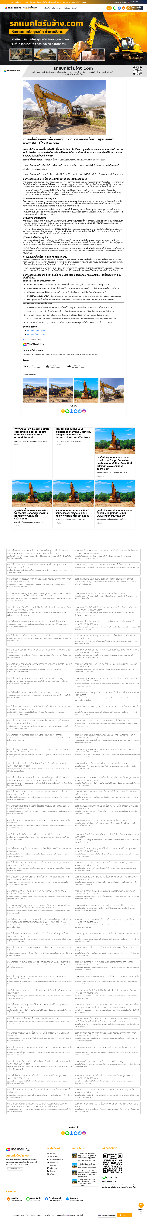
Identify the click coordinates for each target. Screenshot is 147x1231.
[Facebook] (71, 411)
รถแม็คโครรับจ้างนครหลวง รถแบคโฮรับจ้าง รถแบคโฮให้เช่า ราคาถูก (103, 564)
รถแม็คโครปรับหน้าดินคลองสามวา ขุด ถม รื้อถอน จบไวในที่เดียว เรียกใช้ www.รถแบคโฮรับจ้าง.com (104, 623)
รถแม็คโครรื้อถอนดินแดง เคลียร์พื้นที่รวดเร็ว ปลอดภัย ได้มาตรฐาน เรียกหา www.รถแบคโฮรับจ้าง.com (38, 807)
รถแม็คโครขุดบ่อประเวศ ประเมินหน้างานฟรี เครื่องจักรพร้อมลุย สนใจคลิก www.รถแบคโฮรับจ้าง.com (37, 793)
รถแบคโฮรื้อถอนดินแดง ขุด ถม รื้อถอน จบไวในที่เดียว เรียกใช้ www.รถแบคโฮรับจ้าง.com (39, 1091)
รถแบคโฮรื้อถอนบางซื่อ (36, 330)
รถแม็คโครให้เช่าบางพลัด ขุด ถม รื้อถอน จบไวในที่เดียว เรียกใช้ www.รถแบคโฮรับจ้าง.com (87, 1166)
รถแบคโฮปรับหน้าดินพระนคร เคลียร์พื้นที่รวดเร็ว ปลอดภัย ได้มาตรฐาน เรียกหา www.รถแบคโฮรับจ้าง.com (39, 665)
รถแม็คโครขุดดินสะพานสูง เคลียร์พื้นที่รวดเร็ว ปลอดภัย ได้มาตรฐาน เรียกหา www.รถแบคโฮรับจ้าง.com (38, 1006)
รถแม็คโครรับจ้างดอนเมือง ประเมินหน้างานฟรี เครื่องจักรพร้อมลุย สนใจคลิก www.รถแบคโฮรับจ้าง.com (106, 1091)
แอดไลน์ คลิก (53, 365)
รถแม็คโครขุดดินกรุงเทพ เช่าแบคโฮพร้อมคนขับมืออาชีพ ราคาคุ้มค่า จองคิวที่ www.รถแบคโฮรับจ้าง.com (106, 679)
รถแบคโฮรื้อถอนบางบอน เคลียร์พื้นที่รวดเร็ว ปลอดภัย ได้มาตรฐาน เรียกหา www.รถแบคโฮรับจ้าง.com (38, 1077)
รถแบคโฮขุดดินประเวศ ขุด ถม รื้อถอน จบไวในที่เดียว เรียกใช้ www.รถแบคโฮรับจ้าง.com (106, 935)
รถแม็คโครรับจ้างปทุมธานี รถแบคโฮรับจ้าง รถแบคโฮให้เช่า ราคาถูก (102, 720)
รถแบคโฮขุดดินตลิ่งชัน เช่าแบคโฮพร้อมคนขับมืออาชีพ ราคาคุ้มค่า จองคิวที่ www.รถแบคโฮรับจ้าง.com (37, 977)
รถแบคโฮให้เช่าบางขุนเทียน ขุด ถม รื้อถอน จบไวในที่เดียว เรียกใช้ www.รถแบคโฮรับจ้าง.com (107, 793)
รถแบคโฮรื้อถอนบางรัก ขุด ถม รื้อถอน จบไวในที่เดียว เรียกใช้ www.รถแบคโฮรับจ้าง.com (106, 1105)
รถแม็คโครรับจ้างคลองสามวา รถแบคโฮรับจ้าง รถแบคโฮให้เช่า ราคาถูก (36, 621)
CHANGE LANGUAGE (108, 1215)
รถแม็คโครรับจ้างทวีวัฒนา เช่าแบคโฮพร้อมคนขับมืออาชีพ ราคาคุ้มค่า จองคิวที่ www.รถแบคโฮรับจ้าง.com (39, 580)
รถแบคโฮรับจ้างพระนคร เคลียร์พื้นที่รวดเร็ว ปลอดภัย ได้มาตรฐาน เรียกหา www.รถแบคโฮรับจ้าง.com (105, 921)
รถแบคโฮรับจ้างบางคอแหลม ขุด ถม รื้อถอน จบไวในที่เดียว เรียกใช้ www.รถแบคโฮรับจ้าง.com (106, 665)
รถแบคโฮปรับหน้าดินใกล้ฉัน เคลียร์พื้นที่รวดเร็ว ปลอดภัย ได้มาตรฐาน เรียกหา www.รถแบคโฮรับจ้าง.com (87, 1173)
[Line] (67, 411)
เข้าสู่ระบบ (123, 2)
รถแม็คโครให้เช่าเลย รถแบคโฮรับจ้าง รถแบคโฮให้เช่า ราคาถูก (99, 1061)
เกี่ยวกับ (74, 8)
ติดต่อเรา (116, 2)
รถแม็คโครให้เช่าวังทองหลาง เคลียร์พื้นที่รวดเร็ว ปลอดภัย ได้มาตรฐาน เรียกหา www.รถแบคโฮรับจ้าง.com (107, 779)
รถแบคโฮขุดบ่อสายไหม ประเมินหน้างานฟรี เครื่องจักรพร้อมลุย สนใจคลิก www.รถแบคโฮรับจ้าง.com (73, 513)
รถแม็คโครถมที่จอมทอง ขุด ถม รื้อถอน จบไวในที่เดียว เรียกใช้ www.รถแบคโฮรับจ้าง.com (107, 977)
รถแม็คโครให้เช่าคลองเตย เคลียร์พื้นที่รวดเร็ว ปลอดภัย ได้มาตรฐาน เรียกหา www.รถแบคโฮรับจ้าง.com (38, 864)
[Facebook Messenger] (75, 411)
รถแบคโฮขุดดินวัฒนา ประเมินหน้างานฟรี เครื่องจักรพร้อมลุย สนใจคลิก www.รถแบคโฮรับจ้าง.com (36, 892)
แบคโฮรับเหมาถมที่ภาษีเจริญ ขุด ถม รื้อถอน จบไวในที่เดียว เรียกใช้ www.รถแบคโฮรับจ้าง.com (106, 637)
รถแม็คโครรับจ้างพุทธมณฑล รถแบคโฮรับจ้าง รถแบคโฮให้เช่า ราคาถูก (35, 678)
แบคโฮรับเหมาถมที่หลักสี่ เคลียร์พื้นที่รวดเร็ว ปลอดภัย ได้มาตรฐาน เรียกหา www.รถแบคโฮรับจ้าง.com (105, 992)
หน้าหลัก (47, 8)
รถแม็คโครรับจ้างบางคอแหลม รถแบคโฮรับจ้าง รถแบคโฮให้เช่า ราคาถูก (104, 905)
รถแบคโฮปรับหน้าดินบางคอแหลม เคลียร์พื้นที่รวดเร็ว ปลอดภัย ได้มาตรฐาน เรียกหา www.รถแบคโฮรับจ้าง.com (38, 878)
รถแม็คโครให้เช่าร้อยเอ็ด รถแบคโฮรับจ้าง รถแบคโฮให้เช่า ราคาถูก (33, 692)
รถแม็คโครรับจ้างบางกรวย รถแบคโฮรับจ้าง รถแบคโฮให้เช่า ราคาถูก (35, 735)
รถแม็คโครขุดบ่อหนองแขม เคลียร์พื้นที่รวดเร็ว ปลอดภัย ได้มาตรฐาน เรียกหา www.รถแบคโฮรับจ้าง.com (38, 750)
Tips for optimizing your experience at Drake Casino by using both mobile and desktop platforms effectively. (73, 433)
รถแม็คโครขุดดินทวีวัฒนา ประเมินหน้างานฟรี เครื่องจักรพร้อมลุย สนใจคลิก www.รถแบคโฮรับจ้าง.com (38, 935)
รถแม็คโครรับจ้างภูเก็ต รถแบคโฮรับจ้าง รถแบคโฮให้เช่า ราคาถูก (101, 763)
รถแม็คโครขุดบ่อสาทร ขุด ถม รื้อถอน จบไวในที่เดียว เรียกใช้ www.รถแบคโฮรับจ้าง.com (106, 1048)
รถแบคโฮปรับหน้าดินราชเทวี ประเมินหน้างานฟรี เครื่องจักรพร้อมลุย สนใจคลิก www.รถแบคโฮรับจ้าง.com (39, 1062)
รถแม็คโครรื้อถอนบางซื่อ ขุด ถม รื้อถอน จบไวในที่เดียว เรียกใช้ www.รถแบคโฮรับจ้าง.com (39, 1048)
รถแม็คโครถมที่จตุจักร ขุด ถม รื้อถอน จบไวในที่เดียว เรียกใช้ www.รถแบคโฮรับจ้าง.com (38, 651)
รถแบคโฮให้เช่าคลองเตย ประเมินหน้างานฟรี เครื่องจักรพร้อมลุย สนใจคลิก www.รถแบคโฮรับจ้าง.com (105, 892)
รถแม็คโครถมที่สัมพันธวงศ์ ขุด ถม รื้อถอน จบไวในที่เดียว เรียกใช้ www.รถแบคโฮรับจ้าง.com (39, 949)
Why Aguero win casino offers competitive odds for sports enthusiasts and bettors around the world (31, 433)
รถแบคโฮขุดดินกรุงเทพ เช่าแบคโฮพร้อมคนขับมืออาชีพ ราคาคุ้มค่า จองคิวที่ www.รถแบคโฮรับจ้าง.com (105, 1034)
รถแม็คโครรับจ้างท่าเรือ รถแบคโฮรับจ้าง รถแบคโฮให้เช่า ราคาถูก (33, 834)
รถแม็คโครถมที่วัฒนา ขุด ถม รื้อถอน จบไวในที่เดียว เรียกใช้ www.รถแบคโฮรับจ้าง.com (38, 1034)
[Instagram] (84, 411)
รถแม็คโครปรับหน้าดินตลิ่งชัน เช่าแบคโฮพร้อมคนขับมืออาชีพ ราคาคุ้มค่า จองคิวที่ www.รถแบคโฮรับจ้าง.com (106, 608)
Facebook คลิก (76, 365)
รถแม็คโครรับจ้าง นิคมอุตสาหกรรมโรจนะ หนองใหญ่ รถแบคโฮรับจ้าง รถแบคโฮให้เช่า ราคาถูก (107, 694)
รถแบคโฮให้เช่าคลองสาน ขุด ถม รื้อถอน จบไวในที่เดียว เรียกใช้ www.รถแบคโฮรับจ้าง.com (107, 708)
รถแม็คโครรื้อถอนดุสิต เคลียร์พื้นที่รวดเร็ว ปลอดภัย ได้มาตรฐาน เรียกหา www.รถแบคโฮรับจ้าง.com (37, 566)
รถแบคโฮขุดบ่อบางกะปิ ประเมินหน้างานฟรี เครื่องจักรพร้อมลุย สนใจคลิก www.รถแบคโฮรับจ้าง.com (37, 765)
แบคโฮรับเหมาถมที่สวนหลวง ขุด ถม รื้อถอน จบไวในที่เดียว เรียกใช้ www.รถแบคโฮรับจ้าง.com (114, 513)
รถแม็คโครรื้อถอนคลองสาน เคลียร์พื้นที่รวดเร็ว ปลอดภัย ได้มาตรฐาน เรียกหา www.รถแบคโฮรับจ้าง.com (31, 514)
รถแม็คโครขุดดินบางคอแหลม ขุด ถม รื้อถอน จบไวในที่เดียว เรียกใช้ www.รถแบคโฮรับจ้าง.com (106, 878)
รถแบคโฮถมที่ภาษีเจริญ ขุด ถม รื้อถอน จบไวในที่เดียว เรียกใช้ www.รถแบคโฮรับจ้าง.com (107, 835)
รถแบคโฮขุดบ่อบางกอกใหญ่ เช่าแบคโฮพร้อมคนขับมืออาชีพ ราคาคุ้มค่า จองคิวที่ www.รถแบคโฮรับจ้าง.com (107, 651)
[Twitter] (80, 411)
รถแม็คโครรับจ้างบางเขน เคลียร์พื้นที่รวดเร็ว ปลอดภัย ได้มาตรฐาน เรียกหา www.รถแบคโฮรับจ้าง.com (105, 864)
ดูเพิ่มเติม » (17, 445)
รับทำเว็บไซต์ (80, 1215)
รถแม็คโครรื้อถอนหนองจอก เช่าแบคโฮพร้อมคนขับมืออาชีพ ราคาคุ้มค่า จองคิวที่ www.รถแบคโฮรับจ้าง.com (107, 552)
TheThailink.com (78, 368)
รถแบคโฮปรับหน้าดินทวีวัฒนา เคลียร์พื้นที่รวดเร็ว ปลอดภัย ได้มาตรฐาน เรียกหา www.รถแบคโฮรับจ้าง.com (39, 608)
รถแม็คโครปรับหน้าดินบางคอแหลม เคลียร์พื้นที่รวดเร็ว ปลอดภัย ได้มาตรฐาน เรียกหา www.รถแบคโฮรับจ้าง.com (38, 722)
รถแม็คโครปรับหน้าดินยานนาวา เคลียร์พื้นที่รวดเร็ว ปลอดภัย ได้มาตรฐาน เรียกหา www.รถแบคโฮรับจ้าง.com (39, 708)
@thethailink (35, 1200)
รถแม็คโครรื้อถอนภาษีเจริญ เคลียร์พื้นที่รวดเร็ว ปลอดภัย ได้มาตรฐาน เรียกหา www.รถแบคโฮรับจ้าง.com (106, 850)
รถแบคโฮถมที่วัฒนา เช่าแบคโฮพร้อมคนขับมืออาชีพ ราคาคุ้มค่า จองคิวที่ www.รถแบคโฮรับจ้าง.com (104, 750)
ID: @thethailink (56, 368)
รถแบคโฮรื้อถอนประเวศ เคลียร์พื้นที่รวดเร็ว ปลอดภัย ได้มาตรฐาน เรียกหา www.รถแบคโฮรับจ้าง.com (105, 736)
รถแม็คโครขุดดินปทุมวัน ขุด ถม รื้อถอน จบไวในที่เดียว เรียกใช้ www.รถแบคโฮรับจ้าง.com (39, 850)
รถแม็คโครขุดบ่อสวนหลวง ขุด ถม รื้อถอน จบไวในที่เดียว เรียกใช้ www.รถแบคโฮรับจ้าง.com (39, 992)
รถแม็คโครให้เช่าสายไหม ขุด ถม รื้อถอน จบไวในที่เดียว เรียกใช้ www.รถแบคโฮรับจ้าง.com (106, 949)
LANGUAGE (134, 2)
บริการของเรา (56, 8)
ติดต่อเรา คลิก (136, 7)
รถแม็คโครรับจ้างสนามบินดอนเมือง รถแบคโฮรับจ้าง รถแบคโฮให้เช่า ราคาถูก (38, 962)
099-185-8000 (136, 9)
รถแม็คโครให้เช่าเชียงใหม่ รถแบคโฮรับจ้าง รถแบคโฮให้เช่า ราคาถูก (34, 635)
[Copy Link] (63, 411)
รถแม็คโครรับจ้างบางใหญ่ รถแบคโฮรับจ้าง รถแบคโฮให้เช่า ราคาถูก (102, 820)
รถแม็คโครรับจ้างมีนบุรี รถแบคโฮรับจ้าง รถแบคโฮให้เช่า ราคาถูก (101, 593)
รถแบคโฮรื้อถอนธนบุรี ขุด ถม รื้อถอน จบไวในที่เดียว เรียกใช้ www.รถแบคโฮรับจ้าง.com (38, 821)
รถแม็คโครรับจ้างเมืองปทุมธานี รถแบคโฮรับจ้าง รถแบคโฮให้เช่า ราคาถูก (104, 579)
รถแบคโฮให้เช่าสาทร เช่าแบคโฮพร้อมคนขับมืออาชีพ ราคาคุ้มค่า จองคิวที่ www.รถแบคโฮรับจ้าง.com (104, 963)
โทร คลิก (30, 365)
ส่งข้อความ (74, 1198)
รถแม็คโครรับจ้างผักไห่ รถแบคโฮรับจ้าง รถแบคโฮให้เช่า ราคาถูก (33, 1018)
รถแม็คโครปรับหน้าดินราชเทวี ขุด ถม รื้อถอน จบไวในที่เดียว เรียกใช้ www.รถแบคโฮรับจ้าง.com (106, 807)
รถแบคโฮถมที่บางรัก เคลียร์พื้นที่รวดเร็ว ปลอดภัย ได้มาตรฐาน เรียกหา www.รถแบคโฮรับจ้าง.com (104, 1077)
